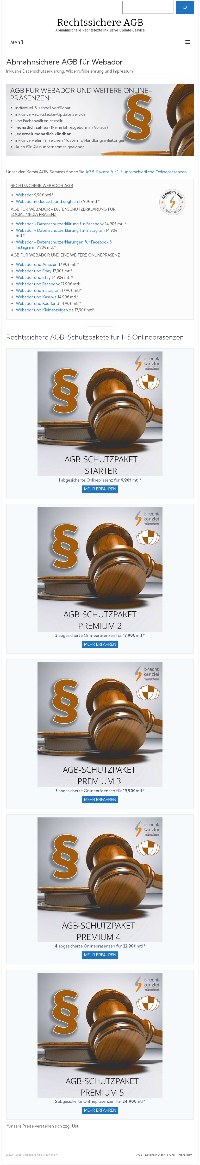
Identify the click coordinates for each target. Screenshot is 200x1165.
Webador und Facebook (38, 283)
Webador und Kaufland (37, 303)
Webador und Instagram (38, 290)
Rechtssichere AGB (100, 22)
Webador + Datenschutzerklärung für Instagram (60, 230)
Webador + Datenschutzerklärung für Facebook (60, 223)
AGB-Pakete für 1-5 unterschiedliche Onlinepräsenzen (136, 171)
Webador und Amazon (37, 264)
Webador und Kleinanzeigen (42, 310)
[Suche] (185, 7)
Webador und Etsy (33, 277)
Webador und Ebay (34, 270)
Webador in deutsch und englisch (47, 201)
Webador (24, 195)
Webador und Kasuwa (36, 297)
